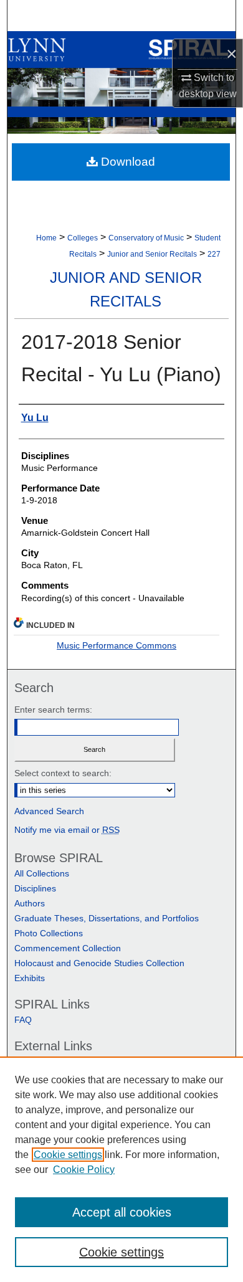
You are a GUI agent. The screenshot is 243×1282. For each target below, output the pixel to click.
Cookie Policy (84, 1169)
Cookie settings (68, 1154)
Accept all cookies (121, 1212)
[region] (121, 1169)
